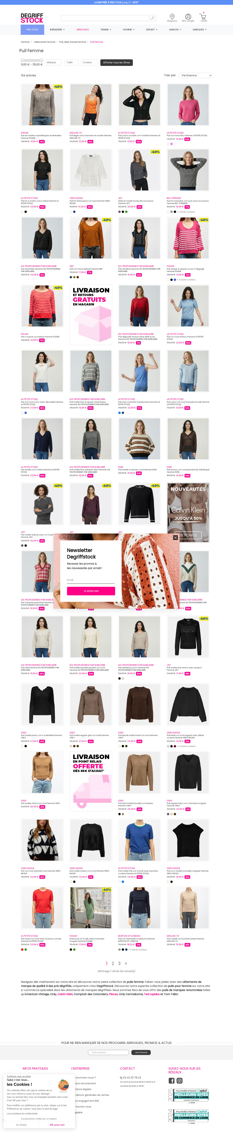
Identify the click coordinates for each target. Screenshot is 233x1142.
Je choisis (21, 1124)
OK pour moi (57, 1124)
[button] (175, 537)
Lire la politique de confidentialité (22, 1113)
